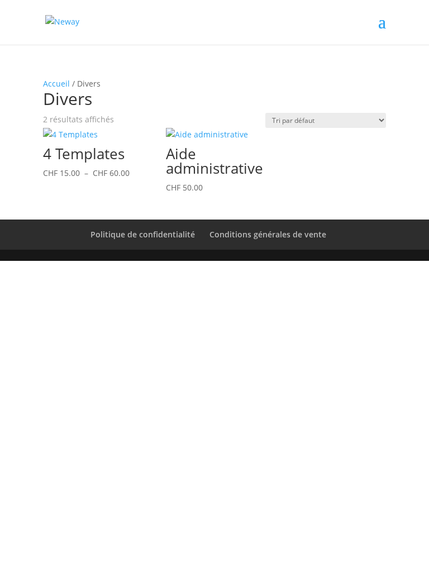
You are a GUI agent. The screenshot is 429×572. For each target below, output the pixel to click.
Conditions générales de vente (267, 234)
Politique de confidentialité (142, 234)
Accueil (56, 83)
